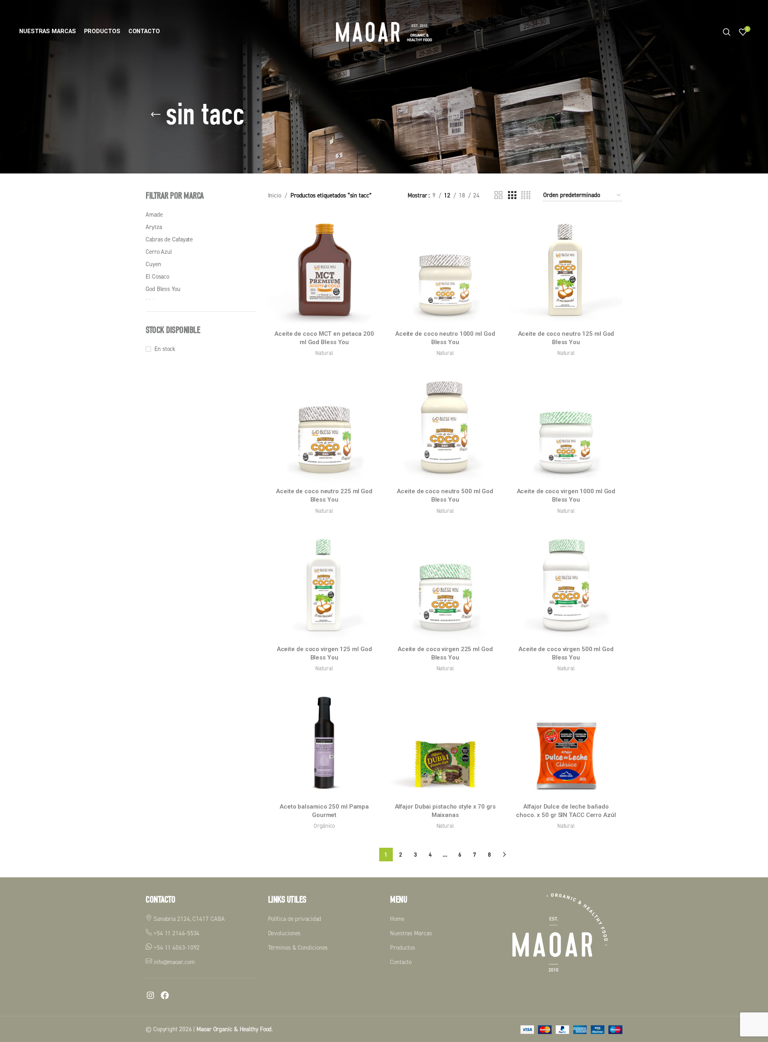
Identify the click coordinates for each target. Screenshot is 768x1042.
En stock (164, 349)
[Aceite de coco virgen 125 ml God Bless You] (324, 585)
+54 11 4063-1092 (176, 947)
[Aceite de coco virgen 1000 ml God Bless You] (566, 427)
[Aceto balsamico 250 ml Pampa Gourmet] (324, 742)
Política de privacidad (295, 918)
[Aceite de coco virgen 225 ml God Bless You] (445, 585)
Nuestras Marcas (411, 933)
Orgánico (324, 825)
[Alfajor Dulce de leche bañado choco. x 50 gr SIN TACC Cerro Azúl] (566, 742)
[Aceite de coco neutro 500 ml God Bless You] (445, 427)
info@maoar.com (173, 962)
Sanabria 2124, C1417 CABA (188, 918)
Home (397, 918)
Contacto (401, 962)
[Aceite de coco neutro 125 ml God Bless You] (566, 269)
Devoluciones (284, 933)
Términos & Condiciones (298, 947)
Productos (402, 947)
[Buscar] (727, 32)
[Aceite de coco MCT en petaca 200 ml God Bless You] (324, 269)
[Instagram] (150, 995)
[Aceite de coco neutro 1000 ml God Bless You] (445, 269)
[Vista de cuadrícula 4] (525, 195)
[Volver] (156, 115)
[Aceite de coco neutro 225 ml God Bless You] (324, 427)
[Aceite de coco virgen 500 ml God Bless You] (566, 585)
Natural (324, 352)
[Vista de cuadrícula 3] (512, 195)
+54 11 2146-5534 (176, 933)
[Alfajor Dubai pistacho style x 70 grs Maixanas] (445, 742)
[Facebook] (165, 995)
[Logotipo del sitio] (384, 31)
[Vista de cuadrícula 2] (498, 195)
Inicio (274, 195)
